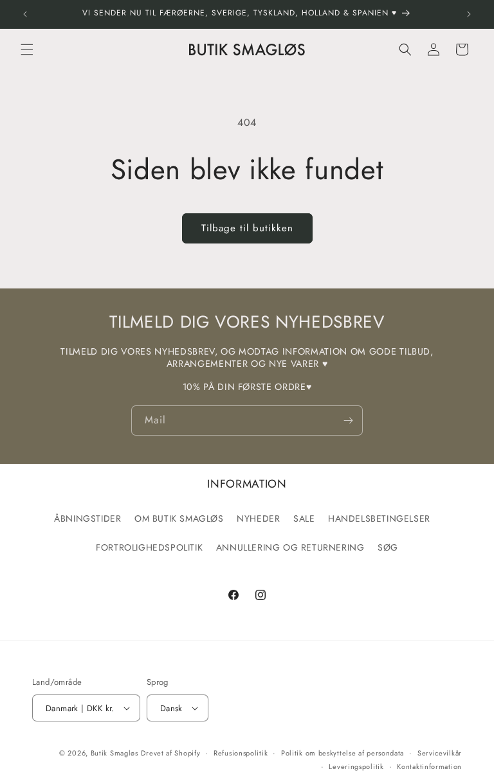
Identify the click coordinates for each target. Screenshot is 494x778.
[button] (27, 49)
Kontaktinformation (429, 766)
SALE (304, 518)
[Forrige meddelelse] (25, 14)
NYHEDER (258, 518)
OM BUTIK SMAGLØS (179, 518)
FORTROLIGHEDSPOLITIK (149, 547)
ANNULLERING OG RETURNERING (290, 547)
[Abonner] (348, 420)
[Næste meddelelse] (469, 14)
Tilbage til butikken (247, 228)
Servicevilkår (439, 753)
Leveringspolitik (356, 766)
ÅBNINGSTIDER (87, 518)
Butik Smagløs (114, 753)
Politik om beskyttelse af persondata (342, 753)
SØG (388, 547)
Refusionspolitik (241, 753)
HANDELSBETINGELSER (379, 518)
